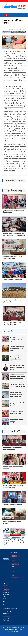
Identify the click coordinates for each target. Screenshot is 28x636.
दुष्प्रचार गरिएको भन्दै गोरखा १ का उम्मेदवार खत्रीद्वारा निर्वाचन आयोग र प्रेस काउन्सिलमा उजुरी (17, 358)
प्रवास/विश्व (21, 629)
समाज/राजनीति (8, 627)
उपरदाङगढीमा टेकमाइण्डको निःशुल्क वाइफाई (12, 504)
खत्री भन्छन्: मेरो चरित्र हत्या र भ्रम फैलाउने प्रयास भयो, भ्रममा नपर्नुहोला (17, 367)
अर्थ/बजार (6, 629)
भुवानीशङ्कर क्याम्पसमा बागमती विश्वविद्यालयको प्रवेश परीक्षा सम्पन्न (16, 339)
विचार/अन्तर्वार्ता (16, 631)
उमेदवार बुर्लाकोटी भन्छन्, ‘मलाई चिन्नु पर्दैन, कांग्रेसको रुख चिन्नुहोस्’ (17, 404)
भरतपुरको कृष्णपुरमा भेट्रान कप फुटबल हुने (12, 279)
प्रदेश (16, 629)
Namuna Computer (17, 633)
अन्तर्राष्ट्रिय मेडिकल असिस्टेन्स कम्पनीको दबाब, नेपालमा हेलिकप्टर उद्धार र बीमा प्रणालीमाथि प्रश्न (17, 377)
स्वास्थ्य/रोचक (10, 631)
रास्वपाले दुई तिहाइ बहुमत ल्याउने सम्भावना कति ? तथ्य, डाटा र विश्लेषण (17, 348)
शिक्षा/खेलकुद (11, 629)
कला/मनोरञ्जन (21, 627)
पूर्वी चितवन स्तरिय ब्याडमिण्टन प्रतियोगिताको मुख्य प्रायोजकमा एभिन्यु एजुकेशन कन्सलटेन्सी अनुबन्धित (14, 542)
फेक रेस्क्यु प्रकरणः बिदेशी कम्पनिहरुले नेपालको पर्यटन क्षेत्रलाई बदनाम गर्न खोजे (16, 394)
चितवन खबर (14, 627)
